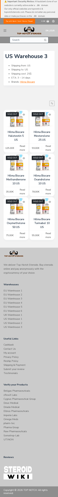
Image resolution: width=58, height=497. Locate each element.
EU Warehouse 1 (13, 290)
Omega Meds (11, 419)
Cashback (9, 344)
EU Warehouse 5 (13, 306)
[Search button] (45, 40)
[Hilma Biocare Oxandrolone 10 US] (42, 162)
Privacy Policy (11, 357)
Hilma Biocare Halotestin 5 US (16, 136)
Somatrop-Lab (11, 435)
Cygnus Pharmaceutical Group (20, 399)
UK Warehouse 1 (13, 315)
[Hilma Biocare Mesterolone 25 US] (42, 119)
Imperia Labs (10, 415)
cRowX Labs (10, 395)
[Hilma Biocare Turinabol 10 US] (42, 206)
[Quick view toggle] (23, 114)
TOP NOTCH (30, 490)
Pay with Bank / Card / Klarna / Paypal (19, 21)
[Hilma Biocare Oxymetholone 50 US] (16, 206)
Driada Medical (12, 407)
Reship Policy (11, 361)
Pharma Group (11, 427)
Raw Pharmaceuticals (15, 431)
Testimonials (11, 373)
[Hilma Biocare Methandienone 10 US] (16, 162)
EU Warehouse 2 (13, 294)
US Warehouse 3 (13, 327)
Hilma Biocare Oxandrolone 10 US (42, 179)
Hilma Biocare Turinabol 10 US (42, 223)
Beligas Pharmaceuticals (17, 391)
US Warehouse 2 (13, 323)
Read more (22, 148)
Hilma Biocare (27, 82)
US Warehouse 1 (13, 319)
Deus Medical (11, 403)
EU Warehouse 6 (13, 311)
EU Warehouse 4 (13, 302)
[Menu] (5, 30)
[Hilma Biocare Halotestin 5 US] (16, 119)
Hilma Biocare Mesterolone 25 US (42, 136)
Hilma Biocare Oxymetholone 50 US (16, 223)
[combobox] (26, 40)
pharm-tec (9, 423)
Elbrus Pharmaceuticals (16, 411)
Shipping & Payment (15, 365)
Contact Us (10, 349)
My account (10, 353)
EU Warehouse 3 (13, 298)
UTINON (8, 439)
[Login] (53, 21)
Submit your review (14, 369)
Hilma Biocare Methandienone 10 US (16, 179)
